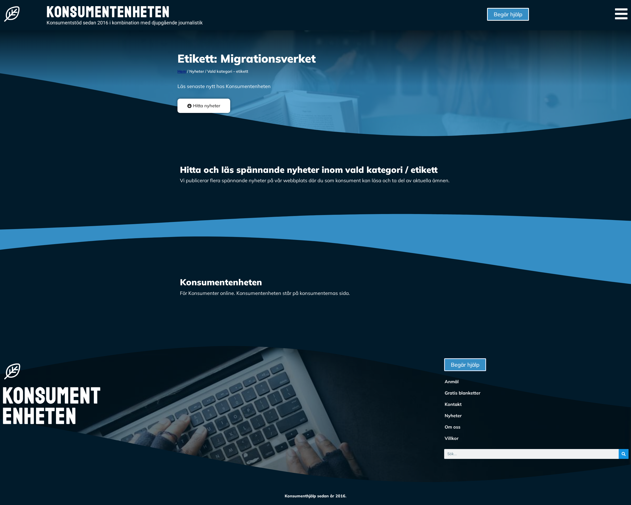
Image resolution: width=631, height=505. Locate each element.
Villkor (451, 438)
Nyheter (453, 415)
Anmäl (452, 381)
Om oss (452, 427)
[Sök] (624, 454)
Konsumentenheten (51, 406)
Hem (181, 71)
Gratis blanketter (462, 393)
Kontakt (453, 404)
